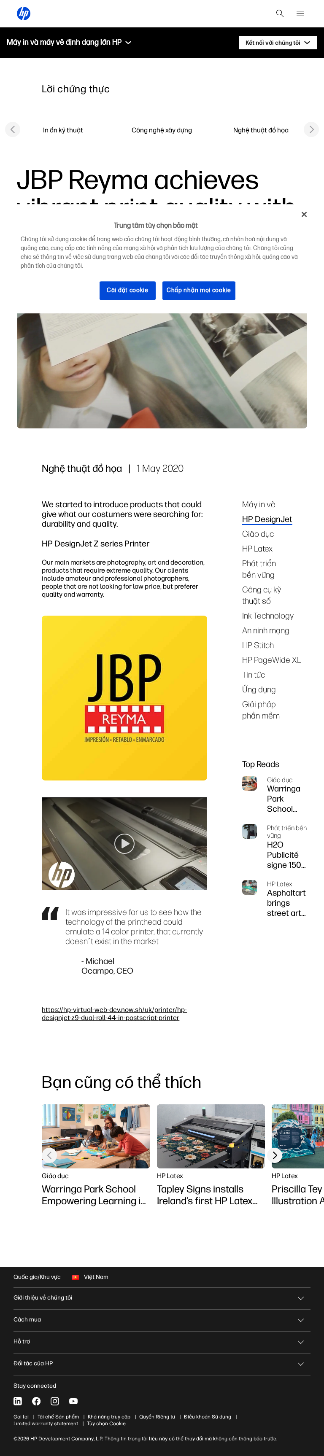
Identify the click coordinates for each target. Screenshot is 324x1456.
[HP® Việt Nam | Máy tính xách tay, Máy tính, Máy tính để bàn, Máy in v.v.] (24, 13)
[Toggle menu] (128, 42)
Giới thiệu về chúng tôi (43, 1297)
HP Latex (257, 548)
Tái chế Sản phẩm (58, 1417)
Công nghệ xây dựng (162, 130)
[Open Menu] (300, 13)
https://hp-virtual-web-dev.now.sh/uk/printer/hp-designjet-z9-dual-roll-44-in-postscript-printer (114, 1013)
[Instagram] (55, 1401)
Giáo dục (258, 533)
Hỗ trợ (22, 1341)
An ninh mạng (265, 630)
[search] (280, 13)
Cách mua (27, 1319)
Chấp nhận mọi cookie (199, 290)
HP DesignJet (267, 519)
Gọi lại (21, 1417)
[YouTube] (73, 1401)
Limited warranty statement (46, 1423)
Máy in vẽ (258, 504)
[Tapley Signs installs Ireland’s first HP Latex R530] (211, 1136)
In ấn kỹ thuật (63, 130)
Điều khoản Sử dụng (207, 1417)
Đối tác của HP (33, 1363)
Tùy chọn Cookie (106, 1423)
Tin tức (253, 674)
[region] (162, 258)
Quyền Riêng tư (157, 1417)
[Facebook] (36, 1401)
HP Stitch (258, 645)
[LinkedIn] (18, 1401)
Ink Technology (268, 615)
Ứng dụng (259, 689)
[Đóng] (304, 214)
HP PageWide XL (271, 659)
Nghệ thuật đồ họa (261, 130)
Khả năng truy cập (109, 1417)
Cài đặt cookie (127, 290)
